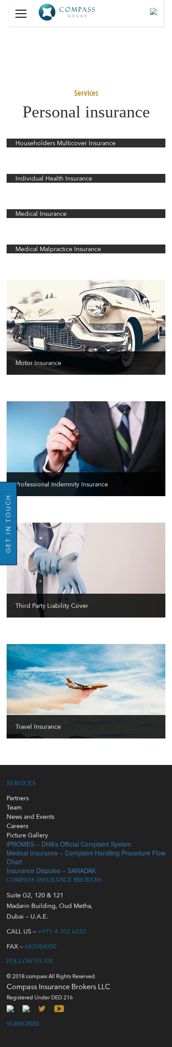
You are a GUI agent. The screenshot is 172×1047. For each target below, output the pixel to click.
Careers (17, 825)
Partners (18, 798)
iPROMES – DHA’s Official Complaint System (69, 844)
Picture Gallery (27, 835)
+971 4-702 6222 (62, 931)
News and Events (30, 816)
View (86, 141)
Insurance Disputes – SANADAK (51, 870)
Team (14, 807)
